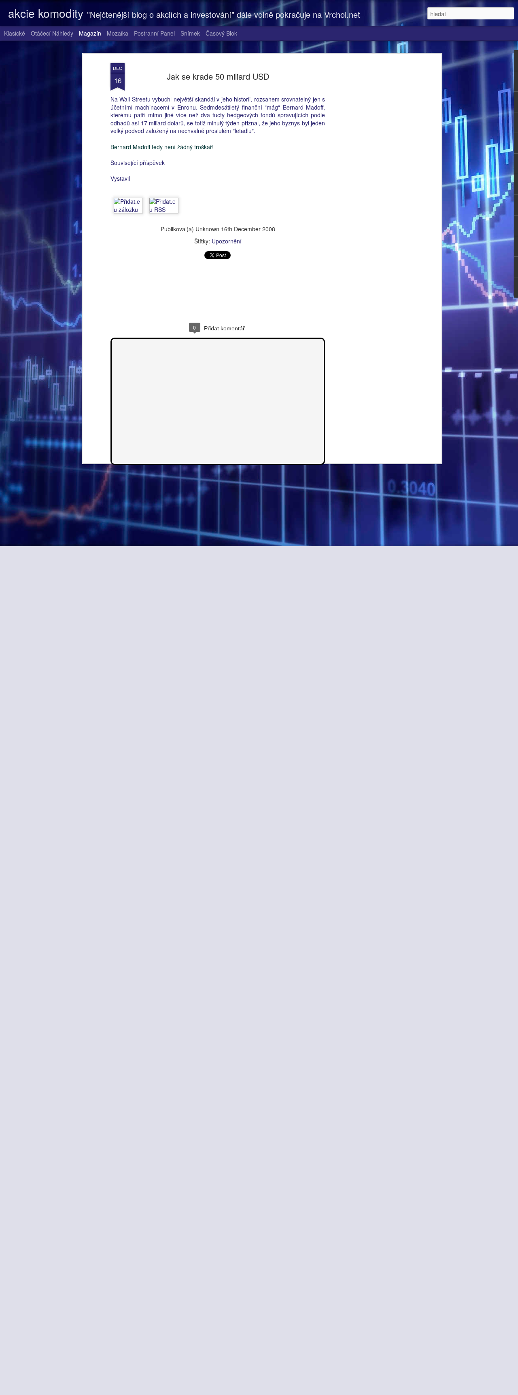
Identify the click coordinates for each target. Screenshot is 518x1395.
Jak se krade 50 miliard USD (218, 76)
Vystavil (120, 178)
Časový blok (221, 33)
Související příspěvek (137, 163)
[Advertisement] (369, 190)
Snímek (190, 33)
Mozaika (117, 33)
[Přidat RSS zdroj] (164, 209)
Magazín (90, 33)
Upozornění (227, 241)
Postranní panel (154, 33)
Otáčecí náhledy (52, 33)
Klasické (14, 33)
